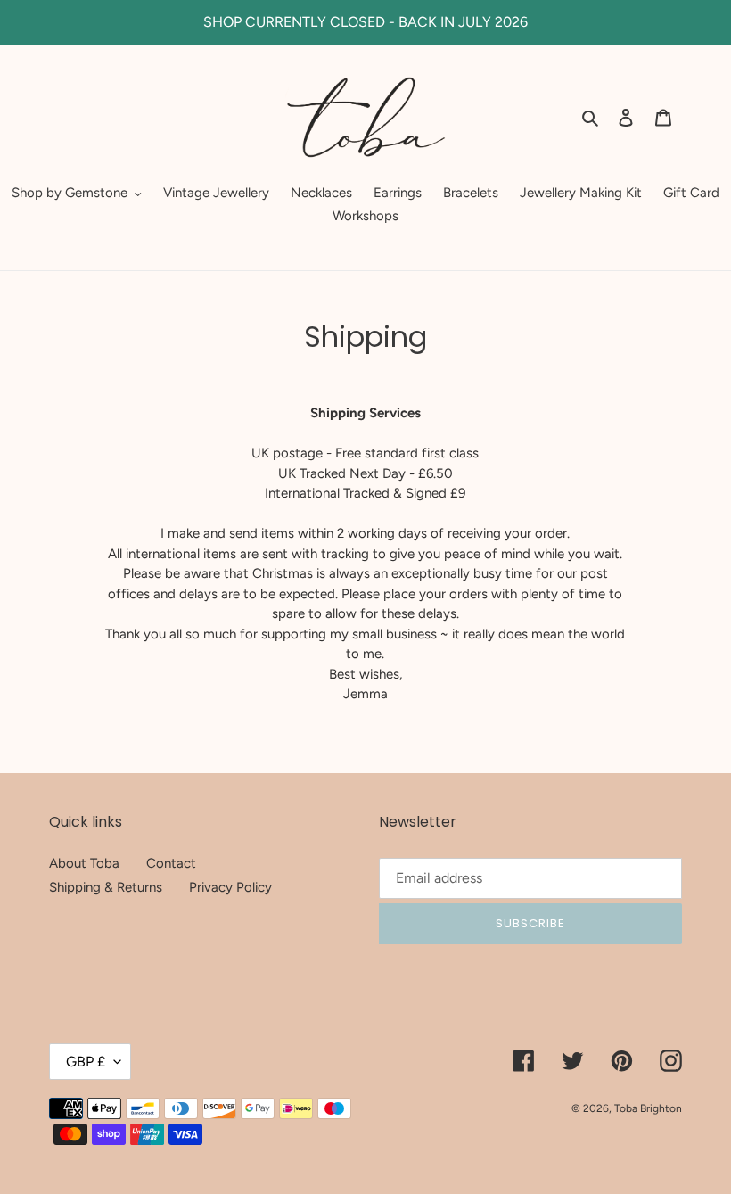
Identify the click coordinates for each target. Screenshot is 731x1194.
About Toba (84, 863)
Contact (171, 863)
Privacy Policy (230, 887)
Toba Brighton (648, 1108)
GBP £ (85, 1061)
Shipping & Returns (105, 887)
